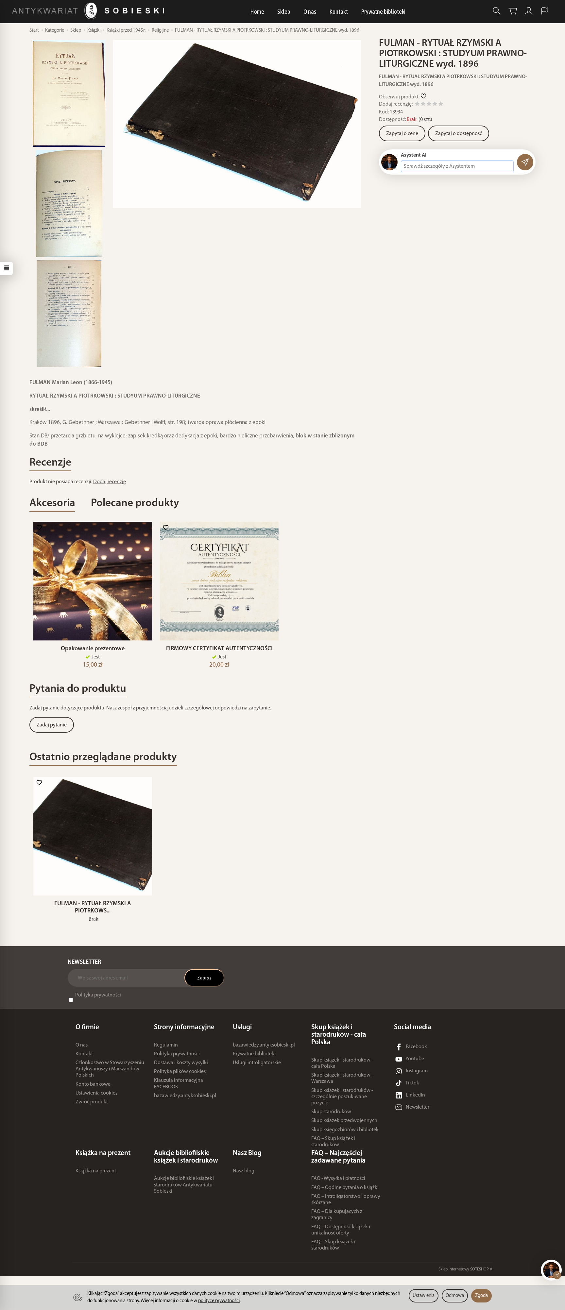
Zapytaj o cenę (402, 133)
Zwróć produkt (92, 1102)
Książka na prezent (96, 1171)
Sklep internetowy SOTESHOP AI (465, 1269)
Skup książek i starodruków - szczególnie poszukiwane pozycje (342, 1097)
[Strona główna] (89, 11)
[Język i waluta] (545, 11)
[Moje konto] (529, 11)
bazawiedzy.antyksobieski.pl (185, 1095)
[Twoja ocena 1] (417, 105)
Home (257, 11)
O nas (309, 11)
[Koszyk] (513, 11)
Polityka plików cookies (180, 1071)
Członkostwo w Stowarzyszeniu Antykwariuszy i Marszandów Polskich (110, 1069)
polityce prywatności (219, 1301)
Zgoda (481, 1295)
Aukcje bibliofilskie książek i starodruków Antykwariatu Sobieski (184, 1185)
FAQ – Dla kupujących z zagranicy (336, 1214)
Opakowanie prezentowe (93, 649)
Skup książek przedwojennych (344, 1120)
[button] (237, 124)
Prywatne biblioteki (383, 11)
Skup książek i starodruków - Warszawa (342, 1078)
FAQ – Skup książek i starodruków (333, 1142)
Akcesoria (52, 503)
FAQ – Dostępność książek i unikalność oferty (340, 1230)
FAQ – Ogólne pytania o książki (345, 1187)
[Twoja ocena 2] (423, 105)
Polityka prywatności (98, 995)
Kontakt (338, 11)
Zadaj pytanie (52, 725)
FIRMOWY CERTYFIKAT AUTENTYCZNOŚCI (219, 649)
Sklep (283, 11)
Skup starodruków (331, 1111)
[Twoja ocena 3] (429, 105)
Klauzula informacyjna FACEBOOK (178, 1083)
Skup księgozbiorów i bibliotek (345, 1129)
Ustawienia (424, 1295)
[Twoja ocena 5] (441, 105)
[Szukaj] (496, 11)
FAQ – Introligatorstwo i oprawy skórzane (345, 1199)
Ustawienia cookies (96, 1093)
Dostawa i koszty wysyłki (181, 1062)
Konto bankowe (93, 1084)
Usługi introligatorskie (257, 1062)
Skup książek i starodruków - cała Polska (342, 1063)
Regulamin (166, 1045)
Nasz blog (243, 1171)
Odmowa (455, 1295)
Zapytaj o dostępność (458, 133)
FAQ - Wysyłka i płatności (338, 1178)
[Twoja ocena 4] (435, 105)
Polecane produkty (135, 503)
